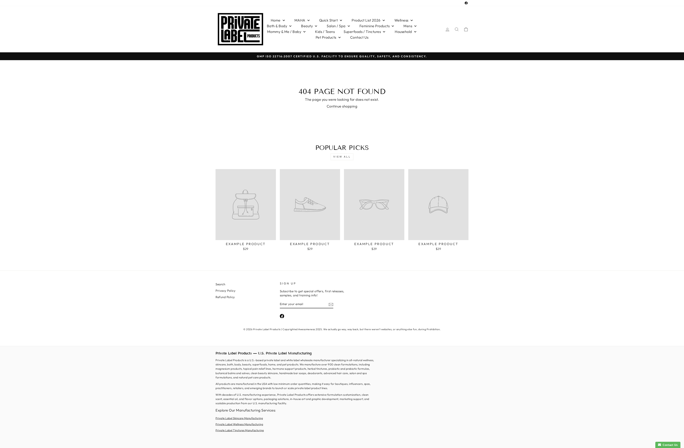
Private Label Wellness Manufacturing (239, 424)
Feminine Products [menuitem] (374, 26)
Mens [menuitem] (407, 26)
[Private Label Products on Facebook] (282, 316)
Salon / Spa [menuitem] (336, 26)
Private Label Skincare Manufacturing (239, 418)
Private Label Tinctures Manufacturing (240, 430)
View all (342, 156)
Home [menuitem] (276, 20)
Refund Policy (225, 297)
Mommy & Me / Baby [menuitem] (284, 31)
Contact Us (669, 444)
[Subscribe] (331, 304)
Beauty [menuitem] (307, 26)
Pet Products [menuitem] (326, 37)
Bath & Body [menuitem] (277, 26)
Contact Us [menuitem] (359, 37)
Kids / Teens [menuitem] (325, 31)
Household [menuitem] (403, 31)
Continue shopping (342, 106)
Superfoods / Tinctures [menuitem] (362, 31)
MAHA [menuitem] (299, 20)
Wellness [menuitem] (401, 20)
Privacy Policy (225, 290)
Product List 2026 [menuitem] (366, 20)
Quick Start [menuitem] (328, 20)
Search (220, 284)
